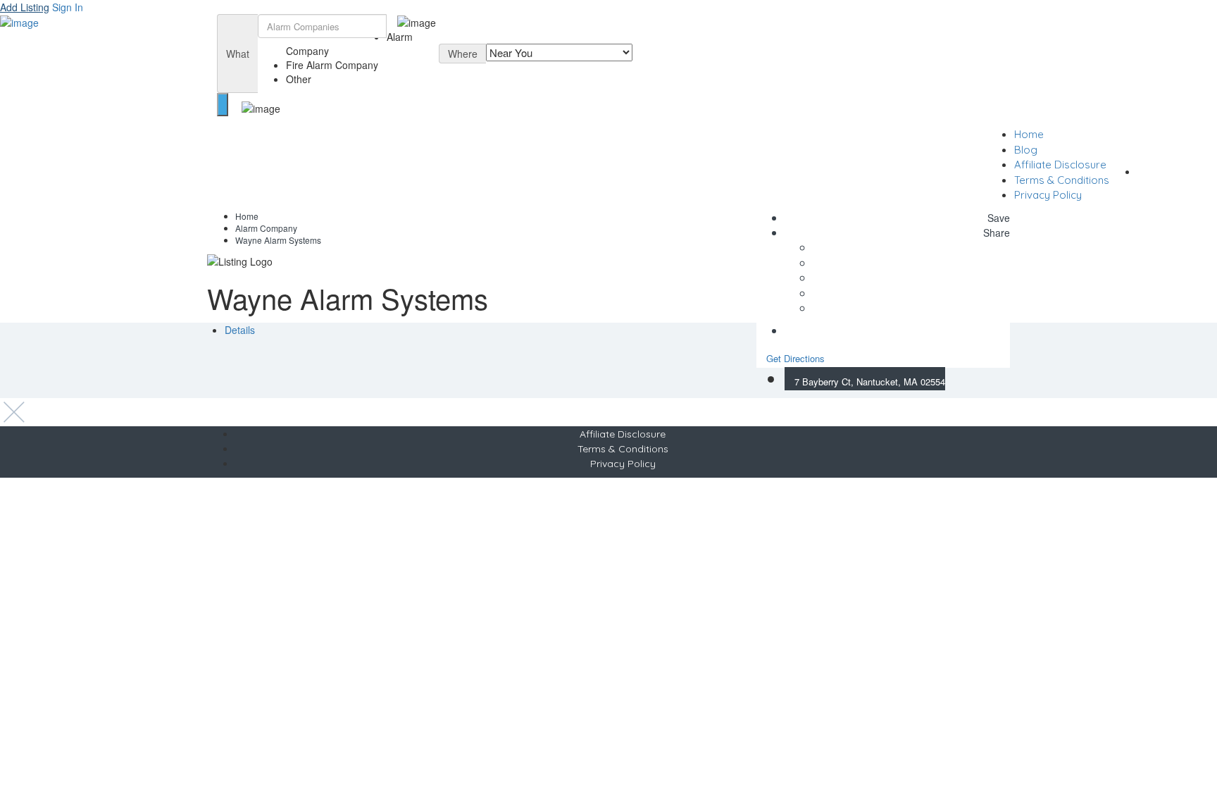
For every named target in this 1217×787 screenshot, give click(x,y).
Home (1029, 134)
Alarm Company (266, 228)
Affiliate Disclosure (1060, 164)
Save (997, 218)
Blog (1025, 149)
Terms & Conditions (1061, 180)
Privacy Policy (1048, 195)
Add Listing (24, 7)
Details (240, 330)
